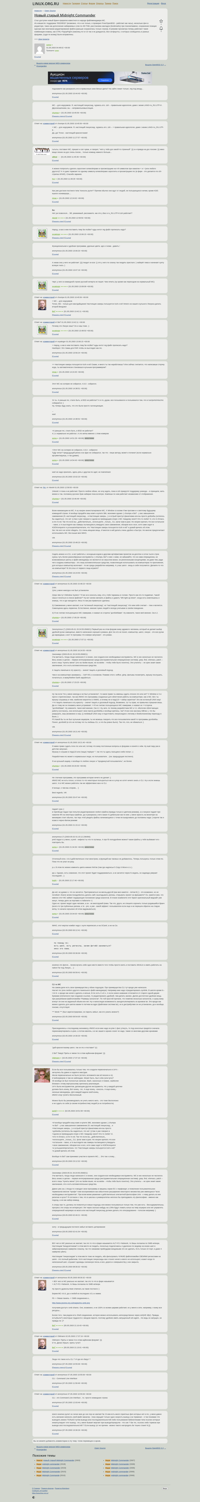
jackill (54, 1111)
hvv (53, 179)
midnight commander (51, 1464)
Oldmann (56, 1058)
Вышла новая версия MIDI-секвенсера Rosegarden (53, 64)
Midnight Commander (51, 1468)
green (57, 50)
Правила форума (47, 1488)
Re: (44, 487)
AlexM (54, 218)
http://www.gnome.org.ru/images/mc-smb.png (71, 1303)
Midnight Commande (50, 1475)
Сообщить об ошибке (40, 1491)
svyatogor (56, 234)
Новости (67, 3)
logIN (54, 880)
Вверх (165, 1488)
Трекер (108, 3)
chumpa (55, 113)
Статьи (84, 3)
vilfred (54, 157)
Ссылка (37, 57)
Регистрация (153, 3)
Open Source (50, 11)
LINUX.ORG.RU (45, 3)
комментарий (49, 123)
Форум (92, 3)
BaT (54, 311)
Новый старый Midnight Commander (64, 15)
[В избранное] (161, 21)
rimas (54, 198)
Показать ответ (58, 221)
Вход (163, 3)
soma (48, 45)
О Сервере (36, 1488)
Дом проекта (43, 39)
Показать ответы (58, 116)
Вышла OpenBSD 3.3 (154, 65)
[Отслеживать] (161, 28)
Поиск (115, 3)
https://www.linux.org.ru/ (40, 1493)
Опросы (100, 3)
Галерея (76, 3)
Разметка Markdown (62, 1488)
